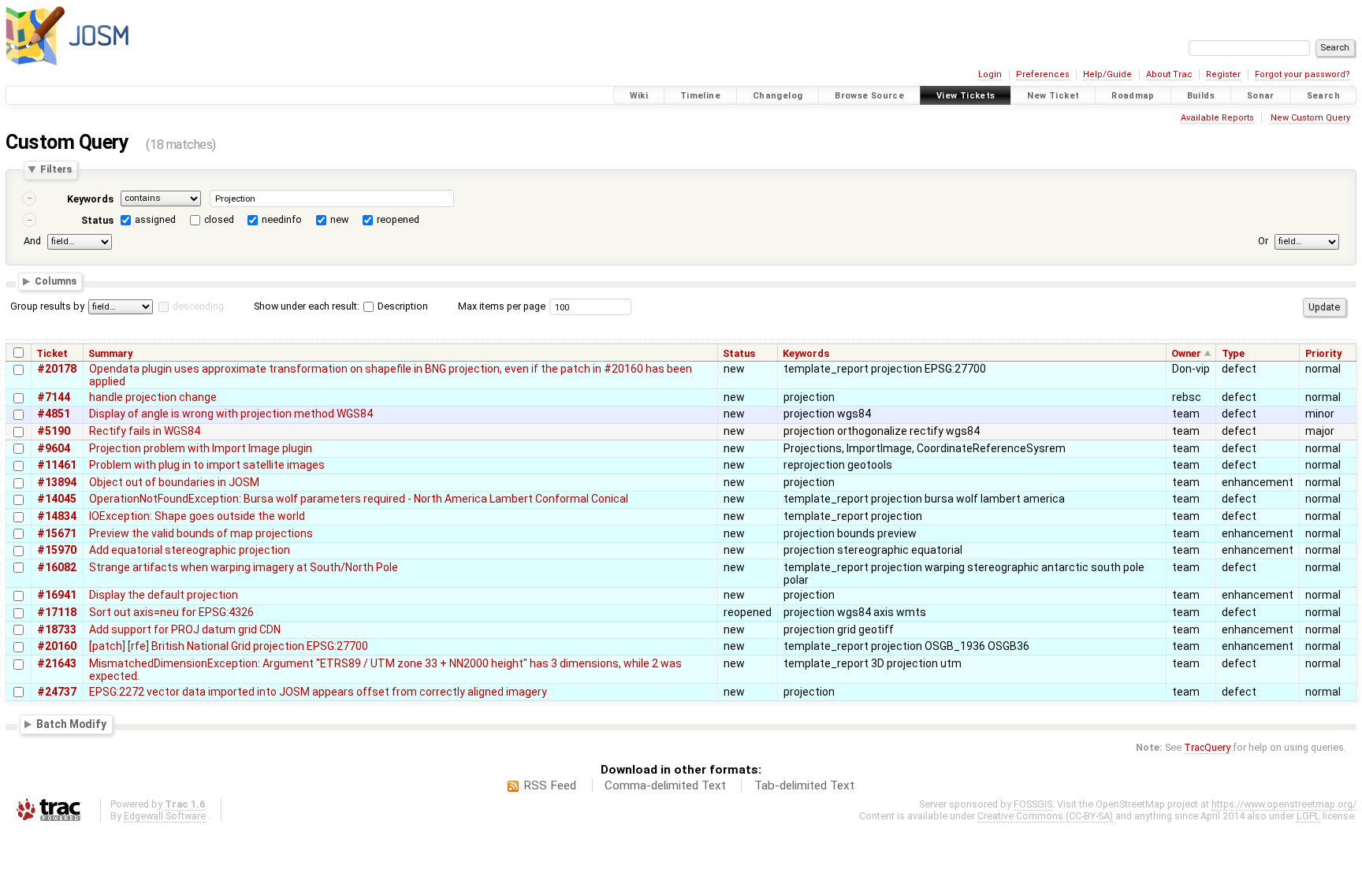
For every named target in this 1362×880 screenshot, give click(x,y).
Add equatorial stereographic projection (189, 550)
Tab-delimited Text (804, 785)
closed (219, 219)
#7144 (53, 397)
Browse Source (869, 96)
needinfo (282, 219)
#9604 (53, 448)
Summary (110, 353)
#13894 (56, 482)
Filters (56, 170)
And (32, 241)
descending (198, 306)
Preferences (1043, 74)
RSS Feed (549, 785)
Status (97, 220)
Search (1323, 96)
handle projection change (153, 397)
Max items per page (501, 306)
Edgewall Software (165, 816)
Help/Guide (1107, 74)
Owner (1186, 353)
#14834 (56, 516)
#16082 (56, 567)
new (339, 219)
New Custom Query (1310, 118)
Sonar (1261, 96)
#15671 (56, 533)
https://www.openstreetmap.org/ (1283, 804)
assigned (155, 219)
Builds (1201, 96)
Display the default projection (163, 595)
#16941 (56, 595)
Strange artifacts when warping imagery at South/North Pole (243, 567)
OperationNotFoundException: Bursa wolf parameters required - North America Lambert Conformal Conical (358, 498)
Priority (1323, 353)
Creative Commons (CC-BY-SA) (1045, 816)
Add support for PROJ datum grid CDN (185, 629)
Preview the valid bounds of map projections (201, 533)
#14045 (56, 498)
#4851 (53, 413)
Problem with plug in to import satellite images (207, 465)
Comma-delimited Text (665, 785)
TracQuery (1207, 747)
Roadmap (1133, 96)
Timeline (700, 96)
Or (1263, 241)
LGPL (1308, 816)
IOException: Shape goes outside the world (197, 516)
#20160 (56, 646)
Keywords (90, 199)
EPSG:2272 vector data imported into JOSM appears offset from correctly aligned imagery (318, 691)
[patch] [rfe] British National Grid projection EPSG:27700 (228, 646)
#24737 (56, 691)
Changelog (777, 96)
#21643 (56, 663)
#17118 (56, 612)
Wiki (639, 96)
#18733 (56, 629)
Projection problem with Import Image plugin (200, 448)
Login (990, 74)
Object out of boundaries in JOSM (174, 482)
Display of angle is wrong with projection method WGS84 (231, 413)
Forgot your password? (1302, 74)
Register (1223, 74)
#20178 (56, 368)
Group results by (47, 306)
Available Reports (1217, 118)
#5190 (53, 431)
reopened (398, 219)
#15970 (56, 550)
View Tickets (965, 96)
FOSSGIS (1033, 804)
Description (401, 306)
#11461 (56, 465)
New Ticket (1053, 96)
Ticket (52, 353)
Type (1233, 353)
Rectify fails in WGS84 (144, 431)
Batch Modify (71, 724)
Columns (55, 282)
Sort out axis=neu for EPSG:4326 (171, 612)
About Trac (1169, 74)
